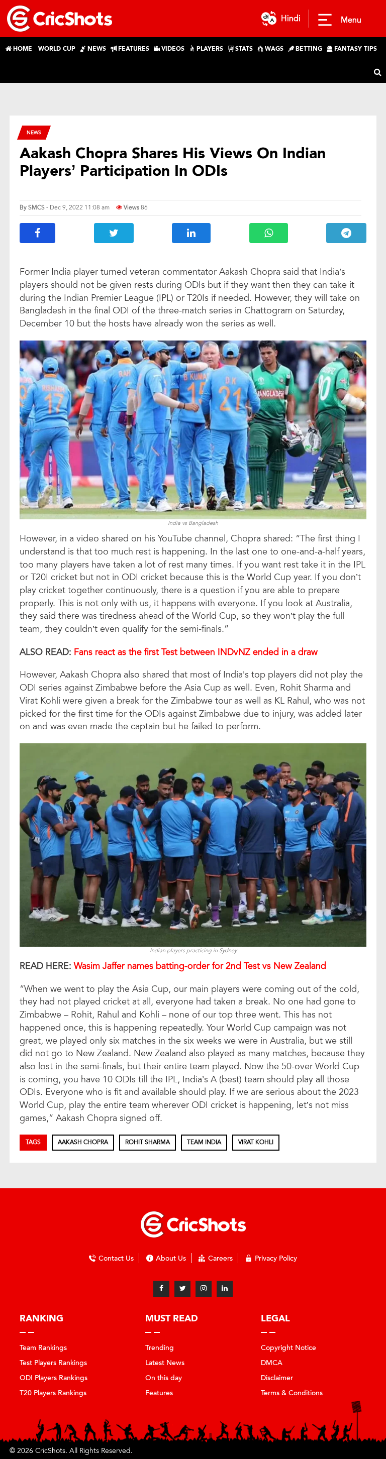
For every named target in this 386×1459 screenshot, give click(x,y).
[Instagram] (204, 1289)
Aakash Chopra (83, 1142)
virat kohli (255, 1142)
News (34, 132)
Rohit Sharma (147, 1142)
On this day (163, 1378)
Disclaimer (277, 1378)
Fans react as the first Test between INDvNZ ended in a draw (196, 652)
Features (159, 1393)
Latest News (164, 1363)
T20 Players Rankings (53, 1393)
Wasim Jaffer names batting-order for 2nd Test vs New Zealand (200, 966)
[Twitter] (182, 1289)
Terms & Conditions (292, 1393)
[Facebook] (161, 1289)
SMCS (36, 207)
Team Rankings (43, 1348)
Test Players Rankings (53, 1363)
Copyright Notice (288, 1348)
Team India (204, 1142)
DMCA (271, 1363)
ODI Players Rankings (53, 1378)
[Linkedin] (225, 1289)
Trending (159, 1348)
